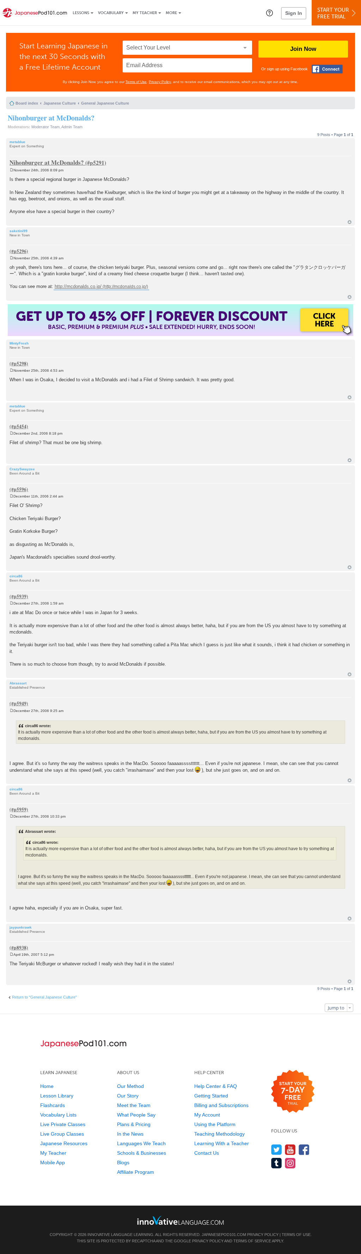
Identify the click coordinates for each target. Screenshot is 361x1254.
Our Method (130, 1086)
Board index (27, 103)
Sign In (293, 13)
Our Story (128, 1096)
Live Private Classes (62, 1124)
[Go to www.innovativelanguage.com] (180, 1220)
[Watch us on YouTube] (290, 1149)
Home (47, 1086)
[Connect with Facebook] (327, 69)
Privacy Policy (160, 82)
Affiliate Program (135, 1172)
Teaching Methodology (219, 1134)
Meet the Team (134, 1105)
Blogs (123, 1162)
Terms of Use (136, 82)
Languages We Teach (141, 1143)
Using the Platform (214, 1124)
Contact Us (206, 1153)
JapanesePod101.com (224, 1234)
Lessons (81, 13)
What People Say (136, 1115)
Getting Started (211, 1096)
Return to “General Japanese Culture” (44, 997)
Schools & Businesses (141, 1153)
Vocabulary (111, 13)
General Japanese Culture (105, 103)
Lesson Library (56, 1096)
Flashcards (52, 1105)
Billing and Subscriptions (221, 1105)
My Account (207, 1115)
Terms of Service (252, 1241)
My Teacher (145, 13)
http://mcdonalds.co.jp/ (78, 286)
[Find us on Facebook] (304, 1149)
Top (349, 222)
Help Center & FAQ (215, 1086)
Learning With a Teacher (221, 1143)
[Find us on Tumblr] (276, 1163)
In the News (130, 1134)
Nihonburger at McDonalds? (51, 118)
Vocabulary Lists (58, 1115)
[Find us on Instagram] (290, 1163)
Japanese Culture (59, 103)
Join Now (303, 49)
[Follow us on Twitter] (276, 1149)
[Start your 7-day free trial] (292, 1091)
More (171, 13)
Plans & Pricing (134, 1124)
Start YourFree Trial (333, 13)
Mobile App (52, 1162)
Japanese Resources (63, 1143)
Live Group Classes (62, 1134)
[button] (269, 12)
